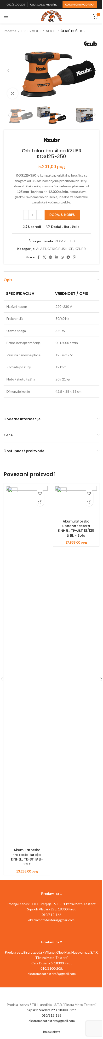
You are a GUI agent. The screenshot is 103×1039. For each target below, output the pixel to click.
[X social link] (44, 257)
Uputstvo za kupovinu (43, 4)
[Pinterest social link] (50, 257)
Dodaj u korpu (62, 215)
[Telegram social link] (68, 257)
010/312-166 (51, 1015)
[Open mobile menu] (6, 16)
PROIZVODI (31, 31)
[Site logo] (51, 16)
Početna (10, 31)
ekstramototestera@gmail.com (52, 1021)
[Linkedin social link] (56, 257)
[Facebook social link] (38, 257)
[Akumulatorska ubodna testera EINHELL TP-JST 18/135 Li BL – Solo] (76, 501)
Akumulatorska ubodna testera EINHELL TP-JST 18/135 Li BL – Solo (76, 528)
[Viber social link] (74, 257)
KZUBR (80, 249)
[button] (8, 70)
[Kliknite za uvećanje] (12, 93)
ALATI (51, 31)
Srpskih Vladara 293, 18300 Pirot (51, 1010)
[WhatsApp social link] (62, 257)
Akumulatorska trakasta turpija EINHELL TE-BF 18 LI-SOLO (27, 857)
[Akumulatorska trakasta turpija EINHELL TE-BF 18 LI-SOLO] (27, 666)
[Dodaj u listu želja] (40, 493)
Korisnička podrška (79, 4)
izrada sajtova (51, 1031)
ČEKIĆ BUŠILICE (73, 31)
